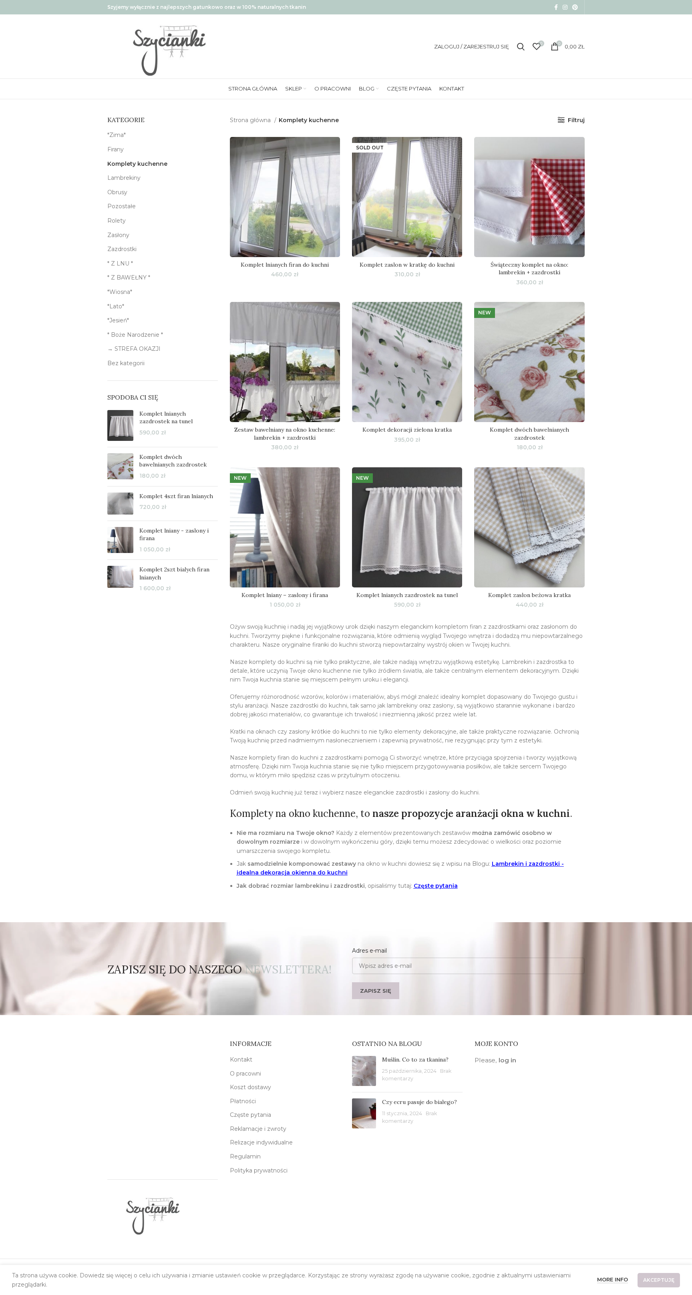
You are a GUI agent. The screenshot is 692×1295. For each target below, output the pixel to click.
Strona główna (251, 120)
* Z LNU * (120, 263)
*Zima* (116, 135)
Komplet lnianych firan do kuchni (285, 264)
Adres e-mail (369, 950)
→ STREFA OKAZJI (134, 348)
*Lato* (115, 306)
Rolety (116, 220)
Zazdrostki (122, 249)
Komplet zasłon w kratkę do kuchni (407, 264)
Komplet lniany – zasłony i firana (284, 595)
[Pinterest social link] (575, 7)
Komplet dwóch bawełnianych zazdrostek (173, 461)
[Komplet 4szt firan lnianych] (120, 504)
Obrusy (117, 192)
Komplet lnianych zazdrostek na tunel (166, 417)
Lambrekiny (124, 177)
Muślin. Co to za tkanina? (415, 1059)
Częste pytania (436, 885)
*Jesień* (118, 320)
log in (507, 1060)
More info (612, 1279)
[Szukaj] (521, 46)
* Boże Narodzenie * (135, 334)
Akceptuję (658, 1280)
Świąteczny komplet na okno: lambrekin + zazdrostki (529, 268)
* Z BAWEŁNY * (128, 277)
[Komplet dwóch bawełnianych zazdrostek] (120, 466)
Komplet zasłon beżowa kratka (529, 595)
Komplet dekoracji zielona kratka (407, 429)
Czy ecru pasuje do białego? (419, 1102)
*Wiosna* (119, 292)
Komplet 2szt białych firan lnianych (174, 573)
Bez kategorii (126, 363)
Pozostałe (121, 206)
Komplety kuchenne (137, 163)
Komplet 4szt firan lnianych (176, 496)
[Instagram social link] (565, 7)
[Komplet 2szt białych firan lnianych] (120, 579)
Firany (115, 149)
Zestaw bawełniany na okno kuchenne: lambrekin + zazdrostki (284, 433)
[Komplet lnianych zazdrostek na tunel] (120, 425)
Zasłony (118, 235)
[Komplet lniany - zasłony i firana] (120, 540)
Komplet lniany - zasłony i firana (174, 534)
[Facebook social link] (556, 7)
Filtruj (576, 120)
